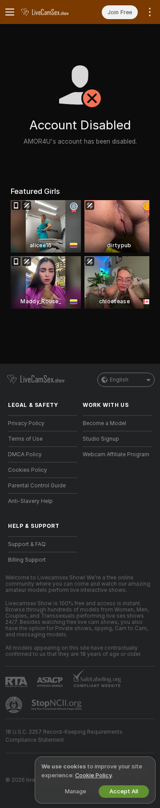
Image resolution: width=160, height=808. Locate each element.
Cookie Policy (93, 775)
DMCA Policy (25, 454)
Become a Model (104, 423)
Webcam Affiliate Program (116, 454)
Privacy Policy (26, 423)
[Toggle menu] (10, 12)
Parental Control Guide (37, 485)
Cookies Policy (27, 470)
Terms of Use (25, 439)
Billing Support (27, 560)
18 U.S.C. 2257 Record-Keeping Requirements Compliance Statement (64, 736)
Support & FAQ (27, 544)
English (119, 380)
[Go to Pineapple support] (14, 704)
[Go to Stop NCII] (57, 704)
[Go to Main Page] (50, 12)
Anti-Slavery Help (30, 501)
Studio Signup (101, 439)
